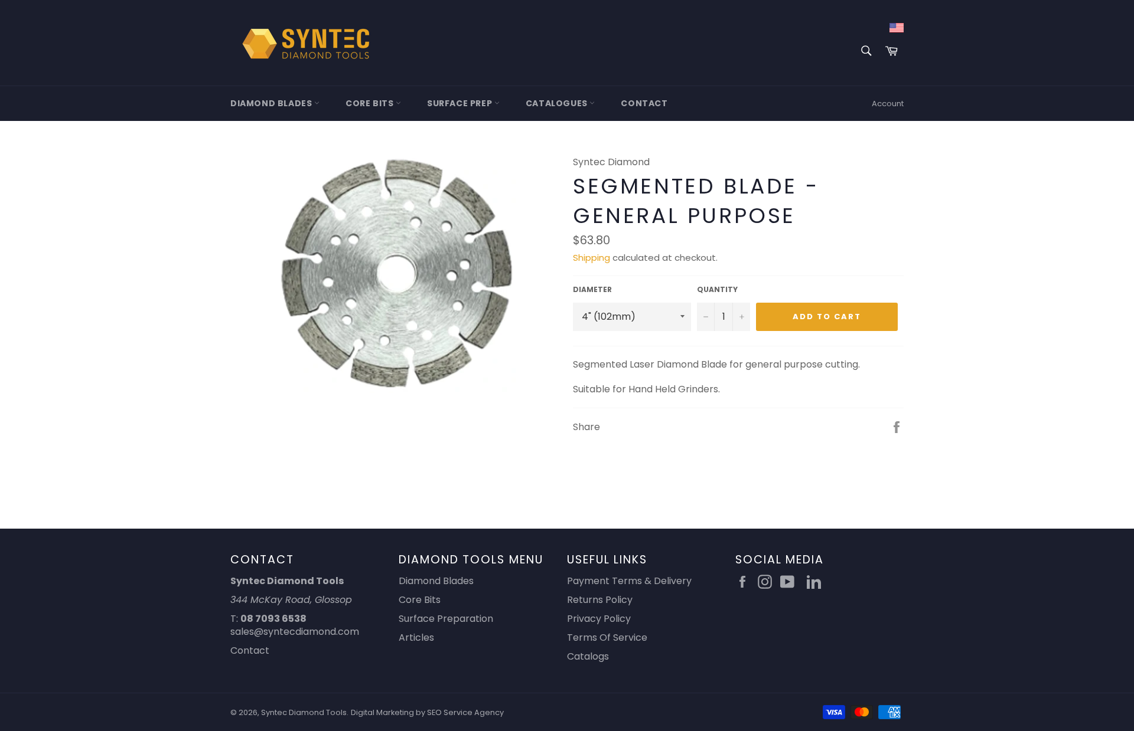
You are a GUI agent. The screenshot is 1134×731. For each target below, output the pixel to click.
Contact (644, 103)
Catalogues (558, 103)
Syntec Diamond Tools (304, 712)
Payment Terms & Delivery (629, 581)
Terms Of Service (607, 637)
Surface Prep (460, 103)
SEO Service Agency (465, 712)
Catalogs (588, 656)
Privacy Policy (599, 618)
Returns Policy (600, 600)
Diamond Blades (272, 103)
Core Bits (371, 103)
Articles (416, 637)
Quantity (717, 289)
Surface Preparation (446, 618)
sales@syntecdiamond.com (294, 631)
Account (888, 103)
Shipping (591, 257)
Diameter (592, 289)
